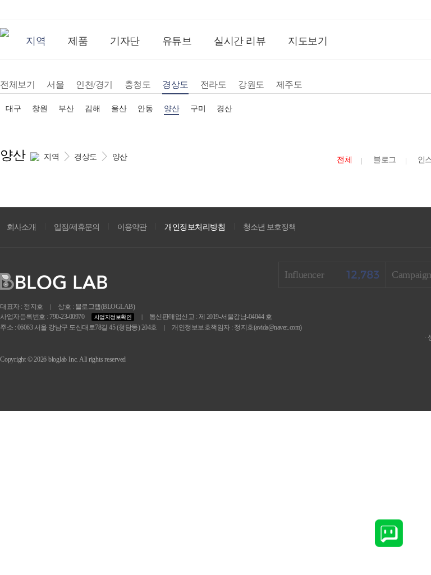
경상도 (175, 84)
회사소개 (21, 227)
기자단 (125, 41)
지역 (35, 41)
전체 (344, 160)
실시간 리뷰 (239, 41)
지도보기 (307, 41)
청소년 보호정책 (269, 227)
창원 (39, 108)
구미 (197, 108)
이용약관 (131, 227)
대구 (13, 108)
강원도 (251, 84)
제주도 (289, 84)
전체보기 (17, 84)
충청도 (138, 84)
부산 (66, 108)
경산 (224, 108)
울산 (118, 108)
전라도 (213, 84)
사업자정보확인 (113, 317)
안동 (145, 108)
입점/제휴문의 (76, 227)
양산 (171, 108)
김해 (92, 108)
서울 (55, 84)
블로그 (384, 160)
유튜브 (177, 41)
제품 (78, 41)
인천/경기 (94, 84)
